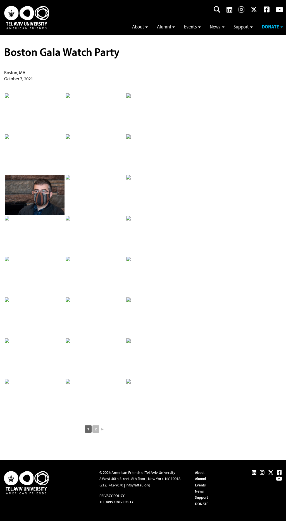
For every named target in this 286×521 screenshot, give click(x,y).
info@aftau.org (138, 485)
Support (241, 26)
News (215, 26)
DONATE (201, 503)
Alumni (164, 26)
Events (190, 26)
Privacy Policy (112, 495)
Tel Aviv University (116, 501)
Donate (270, 26)
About (138, 26)
